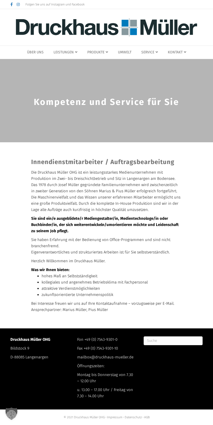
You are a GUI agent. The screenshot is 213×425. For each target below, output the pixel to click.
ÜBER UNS (35, 52)
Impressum (115, 417)
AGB (146, 417)
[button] (11, 413)
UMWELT (124, 52)
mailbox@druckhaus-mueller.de (105, 357)
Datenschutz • (134, 417)
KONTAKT (175, 52)
